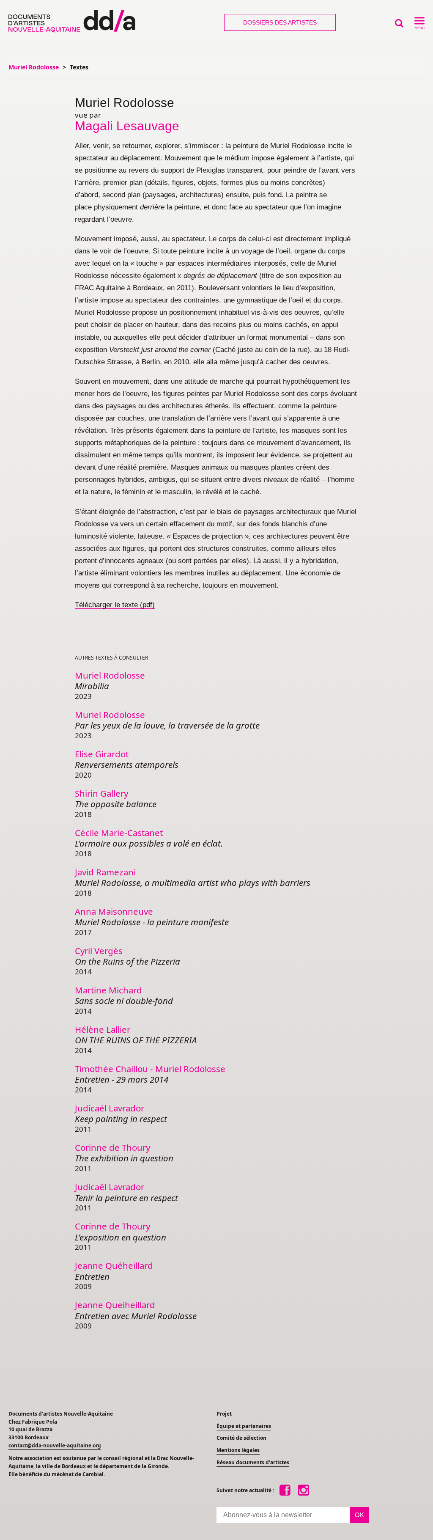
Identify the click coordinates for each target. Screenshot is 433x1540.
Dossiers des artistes (280, 22)
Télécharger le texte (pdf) (115, 605)
